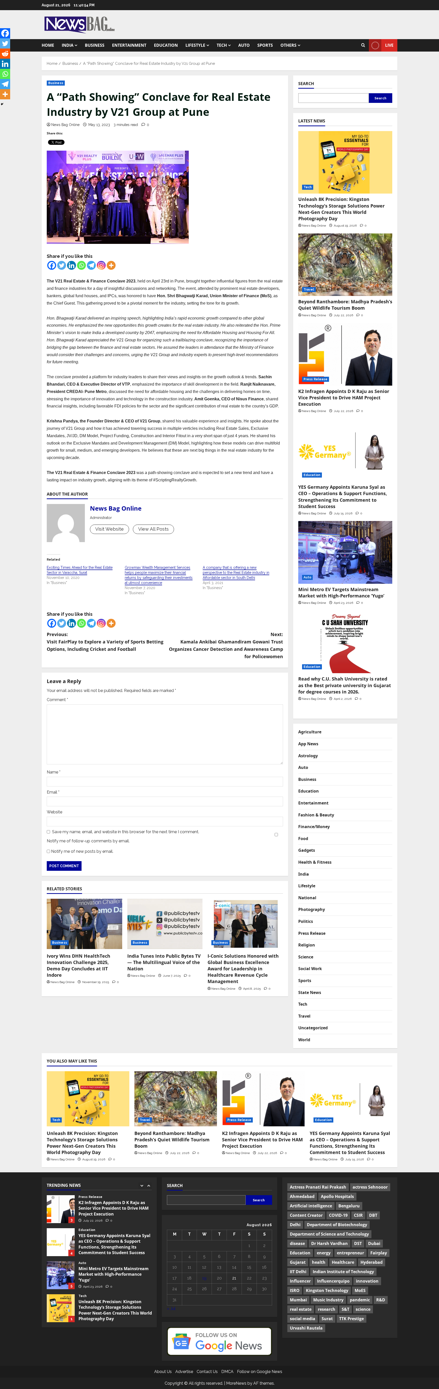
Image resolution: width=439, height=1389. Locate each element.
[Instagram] (101, 265)
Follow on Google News (259, 1371)
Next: (226, 645)
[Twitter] (61, 265)
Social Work (310, 968)
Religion (306, 945)
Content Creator (306, 1215)
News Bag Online (65, 125)
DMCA (227, 1371)
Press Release (315, 379)
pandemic (360, 1300)
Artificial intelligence (311, 1206)
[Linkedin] (71, 265)
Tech (222, 45)
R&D (380, 1300)
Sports (265, 45)
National (307, 898)
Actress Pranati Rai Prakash (318, 1187)
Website (54, 812)
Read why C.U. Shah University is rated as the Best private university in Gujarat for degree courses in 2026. (344, 685)
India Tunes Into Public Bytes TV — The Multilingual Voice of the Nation (164, 962)
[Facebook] (51, 265)
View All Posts (153, 529)
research (326, 1309)
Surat (327, 1318)
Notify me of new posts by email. (82, 851)
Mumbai (298, 1300)
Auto (244, 45)
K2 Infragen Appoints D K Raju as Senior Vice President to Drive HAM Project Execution (343, 397)
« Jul (171, 1308)
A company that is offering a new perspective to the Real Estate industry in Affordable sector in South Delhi (236, 572)
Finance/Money (314, 826)
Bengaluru (349, 1206)
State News (309, 992)
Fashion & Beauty (316, 815)
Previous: (105, 641)
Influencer (300, 1281)
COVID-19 (338, 1215)
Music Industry (328, 1300)
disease (297, 1243)
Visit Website (109, 529)
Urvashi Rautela (306, 1328)
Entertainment (129, 45)
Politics (305, 921)
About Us (163, 1371)
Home (48, 45)
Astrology (308, 756)
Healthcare (343, 1262)
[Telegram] (91, 265)
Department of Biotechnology (337, 1224)
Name (53, 772)
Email (53, 792)
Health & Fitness (315, 862)
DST (358, 1243)
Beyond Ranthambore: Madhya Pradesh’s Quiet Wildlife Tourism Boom (345, 304)
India (67, 45)
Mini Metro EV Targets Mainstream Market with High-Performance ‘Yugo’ (342, 592)
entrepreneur (350, 1253)
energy (324, 1253)
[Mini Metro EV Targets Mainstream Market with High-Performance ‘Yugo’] (345, 552)
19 (204, 1278)
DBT (373, 1215)
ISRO (295, 1290)
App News (308, 744)
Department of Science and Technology (329, 1234)
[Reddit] (5, 54)
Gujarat (298, 1262)
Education (166, 45)
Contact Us (207, 1371)
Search (306, 83)
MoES (360, 1290)
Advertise (184, 1371)
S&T (345, 1309)
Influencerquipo (333, 1281)
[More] (111, 265)
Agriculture (309, 732)
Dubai (374, 1243)
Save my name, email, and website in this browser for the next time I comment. (125, 831)
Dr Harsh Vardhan (329, 1243)
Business (94, 45)
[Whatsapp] (81, 265)
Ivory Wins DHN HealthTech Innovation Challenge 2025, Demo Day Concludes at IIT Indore (78, 965)
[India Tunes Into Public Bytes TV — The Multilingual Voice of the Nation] (165, 924)
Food (303, 838)
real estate (300, 1309)
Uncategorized (313, 1028)
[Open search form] (363, 45)
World (304, 1040)
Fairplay (378, 1253)
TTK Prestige (351, 1318)
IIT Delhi (298, 1271)
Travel (309, 289)
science (363, 1309)
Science (305, 957)
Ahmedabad (302, 1196)
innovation (367, 1281)
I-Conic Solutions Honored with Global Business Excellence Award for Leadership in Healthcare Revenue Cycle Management (243, 969)
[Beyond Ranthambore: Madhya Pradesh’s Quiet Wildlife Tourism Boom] (345, 264)
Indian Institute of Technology (343, 1271)
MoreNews (236, 1383)
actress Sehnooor (370, 1187)
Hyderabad (371, 1262)
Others (288, 45)
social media (302, 1318)
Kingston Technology (327, 1290)
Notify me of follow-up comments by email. (88, 841)
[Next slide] (148, 1185)
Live (389, 45)
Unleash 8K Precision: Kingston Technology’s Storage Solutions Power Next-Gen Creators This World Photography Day (341, 209)
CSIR (358, 1215)
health (318, 1262)
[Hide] (2, 104)
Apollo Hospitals (337, 1196)
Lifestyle (195, 45)
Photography (311, 909)
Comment (57, 699)
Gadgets (306, 850)
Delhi (295, 1224)
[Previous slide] (141, 1185)
